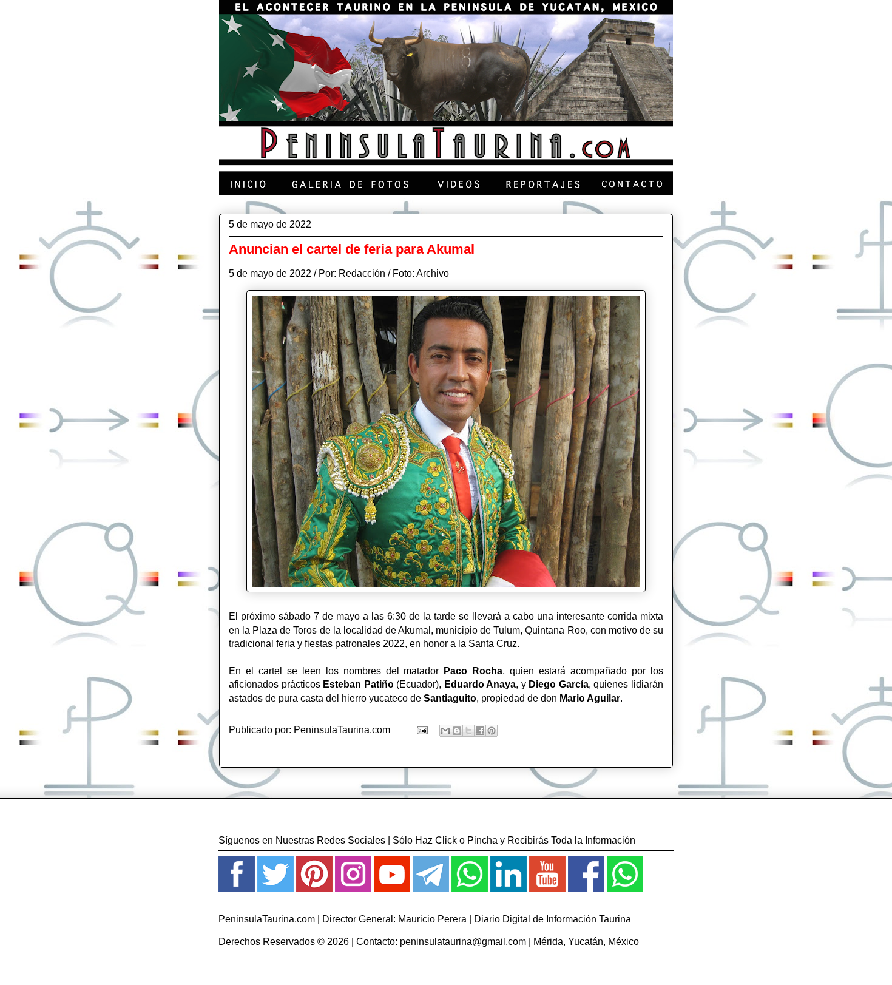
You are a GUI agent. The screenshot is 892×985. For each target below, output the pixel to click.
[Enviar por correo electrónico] (445, 731)
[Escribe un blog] (457, 731)
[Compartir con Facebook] (480, 731)
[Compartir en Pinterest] (491, 731)
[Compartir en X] (468, 731)
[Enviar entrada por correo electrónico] (421, 730)
